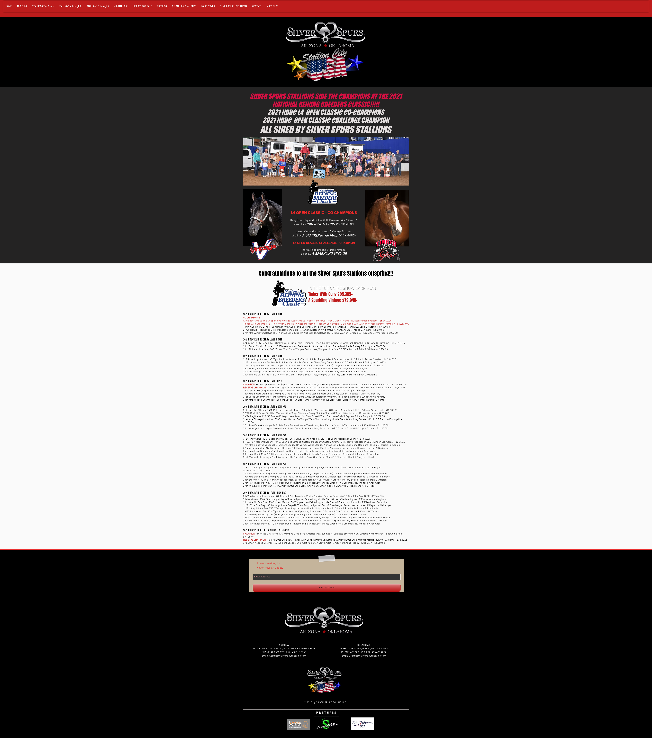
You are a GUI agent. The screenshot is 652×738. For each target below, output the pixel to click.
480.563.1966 (278, 652)
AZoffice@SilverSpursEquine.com (287, 655)
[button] (42, 6)
